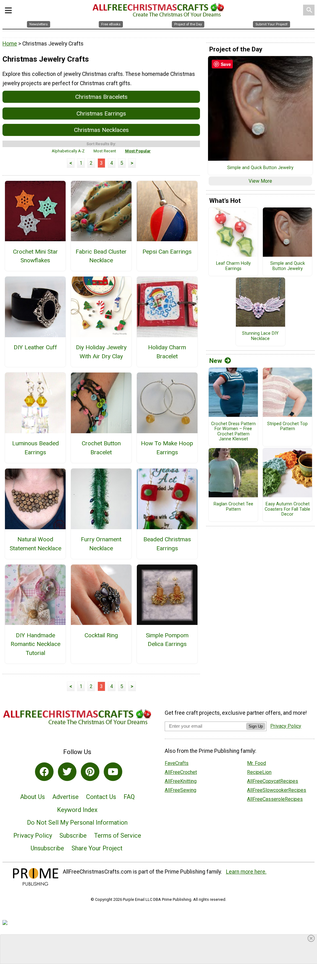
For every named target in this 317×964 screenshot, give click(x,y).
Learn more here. (246, 872)
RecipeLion (259, 772)
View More (260, 181)
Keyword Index (77, 810)
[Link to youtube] (113, 771)
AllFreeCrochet (181, 772)
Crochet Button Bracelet (101, 448)
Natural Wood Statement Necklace (35, 544)
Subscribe (73, 835)
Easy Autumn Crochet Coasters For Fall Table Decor (287, 509)
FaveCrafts (177, 763)
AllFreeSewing (180, 790)
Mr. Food (256, 763)
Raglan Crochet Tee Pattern (233, 507)
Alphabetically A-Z (68, 151)
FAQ (129, 796)
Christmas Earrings (101, 113)
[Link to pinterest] (90, 771)
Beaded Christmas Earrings (167, 544)
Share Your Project (97, 848)
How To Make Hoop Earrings (167, 448)
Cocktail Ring (101, 635)
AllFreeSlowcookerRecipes (276, 790)
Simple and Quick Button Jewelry (260, 167)
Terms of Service (117, 835)
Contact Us (101, 796)
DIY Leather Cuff (35, 347)
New (215, 360)
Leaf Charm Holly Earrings (233, 266)
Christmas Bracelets (101, 96)
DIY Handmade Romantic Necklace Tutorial (35, 644)
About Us (32, 796)
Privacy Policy (32, 835)
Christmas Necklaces (101, 129)
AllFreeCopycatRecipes (272, 781)
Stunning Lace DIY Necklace (260, 336)
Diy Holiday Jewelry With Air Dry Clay (101, 352)
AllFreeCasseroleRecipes (275, 799)
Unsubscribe (47, 848)
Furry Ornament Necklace (101, 544)
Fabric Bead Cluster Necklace (101, 256)
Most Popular (138, 151)
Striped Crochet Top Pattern (287, 426)
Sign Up (256, 726)
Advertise (65, 796)
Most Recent (104, 151)
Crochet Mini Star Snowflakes (35, 256)
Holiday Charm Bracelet (167, 352)
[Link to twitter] (67, 771)
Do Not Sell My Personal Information (77, 822)
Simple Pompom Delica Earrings (167, 640)
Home (9, 44)
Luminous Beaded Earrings (35, 448)
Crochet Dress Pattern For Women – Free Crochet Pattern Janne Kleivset (233, 431)
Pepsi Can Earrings (167, 251)
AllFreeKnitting (181, 781)
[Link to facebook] (44, 771)
